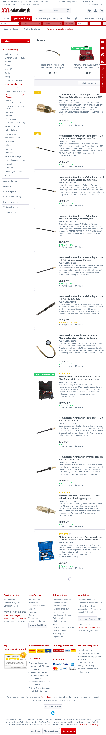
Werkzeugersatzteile (13, 171)
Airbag (7, 76)
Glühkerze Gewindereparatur (86, 661)
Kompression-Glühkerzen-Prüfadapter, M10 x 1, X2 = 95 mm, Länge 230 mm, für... (81, 178)
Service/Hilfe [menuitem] (96, 4)
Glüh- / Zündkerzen (13, 84)
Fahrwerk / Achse (12, 134)
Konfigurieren (68, 731)
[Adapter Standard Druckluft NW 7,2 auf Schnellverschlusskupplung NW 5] (46, 509)
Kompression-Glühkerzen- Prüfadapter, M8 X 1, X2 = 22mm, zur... (81, 458)
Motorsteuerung (12, 54)
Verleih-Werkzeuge (13, 156)
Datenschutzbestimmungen (90, 627)
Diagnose (7, 186)
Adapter (8, 175)
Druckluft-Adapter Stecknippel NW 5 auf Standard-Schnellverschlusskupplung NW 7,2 (80, 95)
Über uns (32, 615)
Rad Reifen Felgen (12, 137)
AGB (55, 624)
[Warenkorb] (101, 10)
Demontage (10, 112)
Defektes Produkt (35, 599)
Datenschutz (58, 618)
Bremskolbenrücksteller (88, 669)
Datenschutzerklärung (88, 724)
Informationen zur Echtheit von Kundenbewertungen (62, 612)
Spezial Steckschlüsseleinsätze (14, 101)
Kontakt (31, 609)
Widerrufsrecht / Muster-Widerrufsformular (64, 629)
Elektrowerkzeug (10, 202)
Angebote (9, 164)
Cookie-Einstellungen (62, 599)
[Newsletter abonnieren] (99, 618)
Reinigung (9, 115)
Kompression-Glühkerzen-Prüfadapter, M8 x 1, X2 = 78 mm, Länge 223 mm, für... (81, 137)
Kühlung (8, 73)
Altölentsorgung (60, 621)
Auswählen (69, 23)
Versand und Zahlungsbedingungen (38, 619)
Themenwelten (9, 212)
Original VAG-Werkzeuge (15, 160)
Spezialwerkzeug (10, 49)
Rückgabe (32, 612)
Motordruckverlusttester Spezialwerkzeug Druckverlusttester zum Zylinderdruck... (80, 538)
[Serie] (31, 23)
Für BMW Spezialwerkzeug (89, 653)
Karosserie (9, 141)
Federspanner (84, 672)
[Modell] (52, 23)
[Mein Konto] (95, 10)
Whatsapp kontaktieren (16, 618)
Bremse (8, 61)
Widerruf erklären (38, 625)
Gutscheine (9, 167)
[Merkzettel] (89, 10)
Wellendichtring (11, 130)
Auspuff (8, 69)
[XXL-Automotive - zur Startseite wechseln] (16, 11)
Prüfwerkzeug (11, 119)
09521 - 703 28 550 (15, 612)
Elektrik (8, 145)
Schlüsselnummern (36, 605)
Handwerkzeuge (10, 181)
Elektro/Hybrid (9, 191)
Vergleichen (66, 125)
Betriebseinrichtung (12, 196)
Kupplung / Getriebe (13, 80)
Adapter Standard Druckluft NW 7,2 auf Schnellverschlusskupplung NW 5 (79, 497)
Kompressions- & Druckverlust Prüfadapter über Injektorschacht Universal (86, 66)
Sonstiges (9, 152)
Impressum (58, 636)
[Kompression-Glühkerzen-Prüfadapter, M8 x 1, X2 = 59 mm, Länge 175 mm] (46, 270)
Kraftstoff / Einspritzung (15, 122)
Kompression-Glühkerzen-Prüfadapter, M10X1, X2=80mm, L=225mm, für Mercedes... (79, 217)
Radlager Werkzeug (86, 665)
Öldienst (8, 65)
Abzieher (8, 149)
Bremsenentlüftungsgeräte (89, 656)
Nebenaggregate (12, 126)
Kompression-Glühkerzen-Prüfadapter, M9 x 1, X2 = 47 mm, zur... (81, 297)
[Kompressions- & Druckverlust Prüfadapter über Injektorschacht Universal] (87, 53)
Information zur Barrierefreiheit (60, 604)
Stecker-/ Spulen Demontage (16, 91)
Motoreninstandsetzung (15, 58)
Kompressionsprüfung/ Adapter (15, 96)
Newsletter (33, 602)
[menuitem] (54, 10)
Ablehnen (35, 731)
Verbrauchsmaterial (12, 207)
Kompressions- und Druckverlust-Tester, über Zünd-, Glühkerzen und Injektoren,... (80, 377)
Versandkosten (46, 697)
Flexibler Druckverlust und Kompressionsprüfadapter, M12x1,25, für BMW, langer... (52, 66)
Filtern (8, 41)
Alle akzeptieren (51, 731)
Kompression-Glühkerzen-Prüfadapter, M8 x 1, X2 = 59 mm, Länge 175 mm (81, 258)
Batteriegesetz (59, 633)
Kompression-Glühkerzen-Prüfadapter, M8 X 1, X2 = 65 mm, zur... (81, 419)
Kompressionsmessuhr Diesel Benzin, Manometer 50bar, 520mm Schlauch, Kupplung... (78, 336)
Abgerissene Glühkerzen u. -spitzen (16, 107)
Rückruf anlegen (13, 615)
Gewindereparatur (12, 88)
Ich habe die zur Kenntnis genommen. (90, 627)
